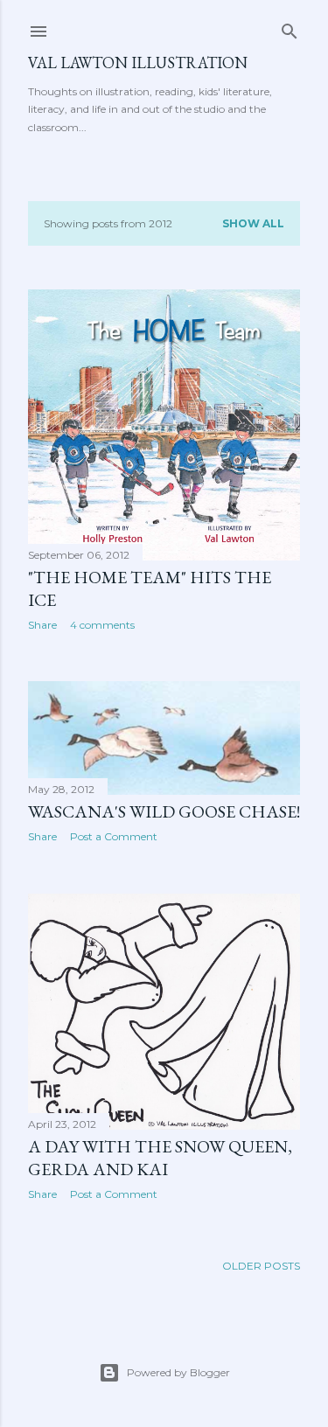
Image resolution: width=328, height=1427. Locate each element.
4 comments (102, 624)
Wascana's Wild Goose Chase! (164, 811)
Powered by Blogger (178, 1372)
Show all (253, 223)
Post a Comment (113, 836)
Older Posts (261, 1265)
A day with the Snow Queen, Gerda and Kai (160, 1157)
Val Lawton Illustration (138, 62)
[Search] (289, 27)
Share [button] (42, 624)
